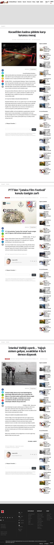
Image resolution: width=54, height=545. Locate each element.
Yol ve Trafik (39, 515)
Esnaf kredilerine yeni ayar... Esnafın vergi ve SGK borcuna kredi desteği (47, 156)
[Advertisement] (27, 15)
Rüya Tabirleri (49, 518)
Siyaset (24, 1)
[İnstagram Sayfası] (6, 517)
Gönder (33, 129)
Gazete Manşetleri (39, 528)
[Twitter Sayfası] (3, 517)
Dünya (33, 1)
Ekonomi (29, 1)
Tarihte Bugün (40, 521)
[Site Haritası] (1, 520)
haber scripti (2, 543)
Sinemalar (39, 522)
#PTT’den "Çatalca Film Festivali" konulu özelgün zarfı (16, 254)
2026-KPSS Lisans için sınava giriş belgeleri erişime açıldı (47, 73)
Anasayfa (3, 26)
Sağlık (37, 1)
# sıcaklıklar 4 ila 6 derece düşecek (12, 447)
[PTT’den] (19, 212)
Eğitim (41, 1)
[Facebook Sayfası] (1, 517)
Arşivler (22, 522)
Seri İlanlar (39, 524)
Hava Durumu (40, 514)
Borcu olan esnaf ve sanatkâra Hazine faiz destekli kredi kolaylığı (47, 98)
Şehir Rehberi (40, 525)
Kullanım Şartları (4, 531)
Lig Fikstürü (39, 519)
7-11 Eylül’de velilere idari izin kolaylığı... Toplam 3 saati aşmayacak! (47, 56)
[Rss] (13, 517)
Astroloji (48, 519)
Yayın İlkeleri (3, 526)
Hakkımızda (3, 524)
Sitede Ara (49, 514)
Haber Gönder (3, 534)
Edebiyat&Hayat (13, 1)
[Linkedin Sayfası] (10, 517)
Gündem (20, 1)
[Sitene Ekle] (4, 520)
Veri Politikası (3, 527)
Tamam (46, 543)
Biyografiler (49, 516)
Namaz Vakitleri (40, 516)
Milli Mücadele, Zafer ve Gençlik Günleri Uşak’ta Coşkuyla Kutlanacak (47, 89)
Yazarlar (22, 520)
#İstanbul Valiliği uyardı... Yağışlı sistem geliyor (14, 446)
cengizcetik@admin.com (17, 262)
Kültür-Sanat (30, 524)
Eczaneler (39, 518)
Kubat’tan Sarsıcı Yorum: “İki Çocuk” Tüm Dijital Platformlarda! (47, 81)
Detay (41, 543)
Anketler (48, 515)
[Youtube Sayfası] (8, 517)
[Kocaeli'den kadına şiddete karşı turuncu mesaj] (19, 54)
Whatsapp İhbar (4, 533)
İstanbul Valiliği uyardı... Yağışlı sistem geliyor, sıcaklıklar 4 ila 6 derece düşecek (47, 65)
